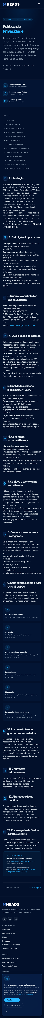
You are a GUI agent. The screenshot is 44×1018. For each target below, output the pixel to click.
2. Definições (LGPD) (12, 124)
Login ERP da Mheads (10, 958)
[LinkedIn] (16, 919)
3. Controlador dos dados (14, 128)
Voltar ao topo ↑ (35, 888)
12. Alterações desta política (15, 164)
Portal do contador (9, 962)
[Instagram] (10, 919)
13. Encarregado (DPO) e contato (17, 168)
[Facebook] (4, 919)
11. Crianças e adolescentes (14, 160)
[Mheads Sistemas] (11, 4)
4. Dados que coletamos (13, 132)
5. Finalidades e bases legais (15, 136)
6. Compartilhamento (12, 140)
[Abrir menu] (38, 4)
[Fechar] (6, 1012)
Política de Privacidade (11, 945)
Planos (4, 937)
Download (6, 941)
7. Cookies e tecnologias (13, 144)
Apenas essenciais (14, 1005)
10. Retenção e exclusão (13, 156)
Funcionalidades (8, 933)
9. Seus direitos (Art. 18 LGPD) (16, 152)
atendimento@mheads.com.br (23, 325)
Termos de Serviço (9, 948)
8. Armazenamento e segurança (16, 148)
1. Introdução (9, 120)
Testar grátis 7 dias (9, 966)
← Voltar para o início (11, 888)
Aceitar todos (12, 1000)
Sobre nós (6, 930)
